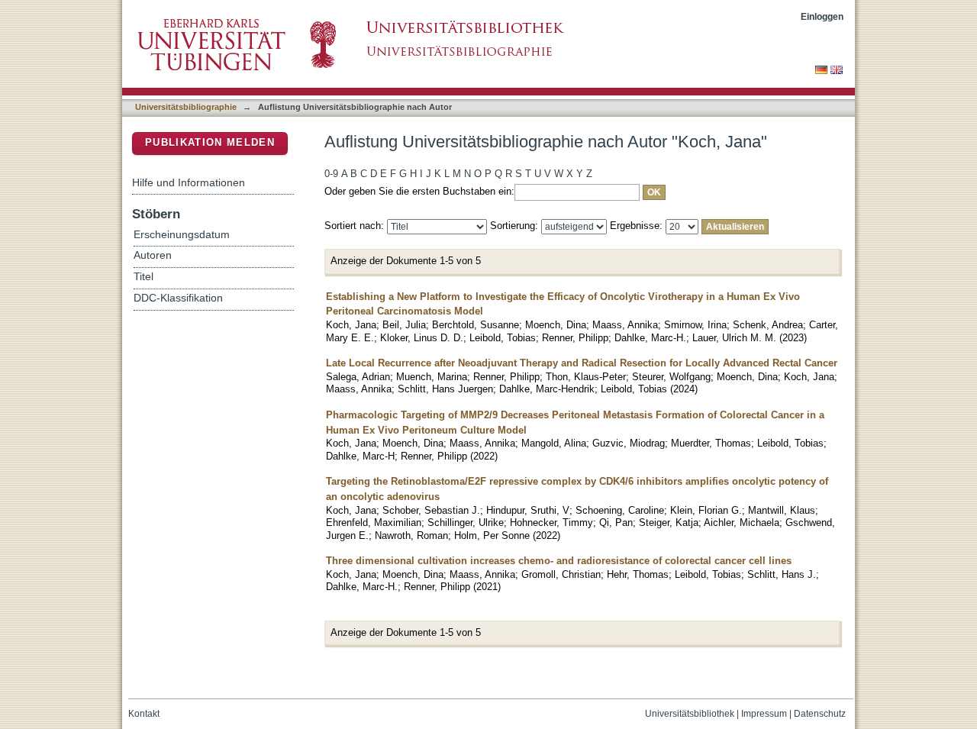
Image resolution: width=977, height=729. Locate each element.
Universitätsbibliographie (186, 106)
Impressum (764, 713)
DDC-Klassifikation (178, 298)
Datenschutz (820, 713)
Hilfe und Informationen (188, 182)
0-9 (331, 173)
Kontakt (144, 713)
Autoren (153, 255)
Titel (143, 276)
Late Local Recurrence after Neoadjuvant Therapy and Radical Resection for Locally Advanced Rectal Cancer (581, 363)
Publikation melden (210, 142)
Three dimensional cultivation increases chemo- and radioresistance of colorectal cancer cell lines (559, 560)
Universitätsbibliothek (689, 713)
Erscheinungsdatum (182, 234)
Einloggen (822, 16)
